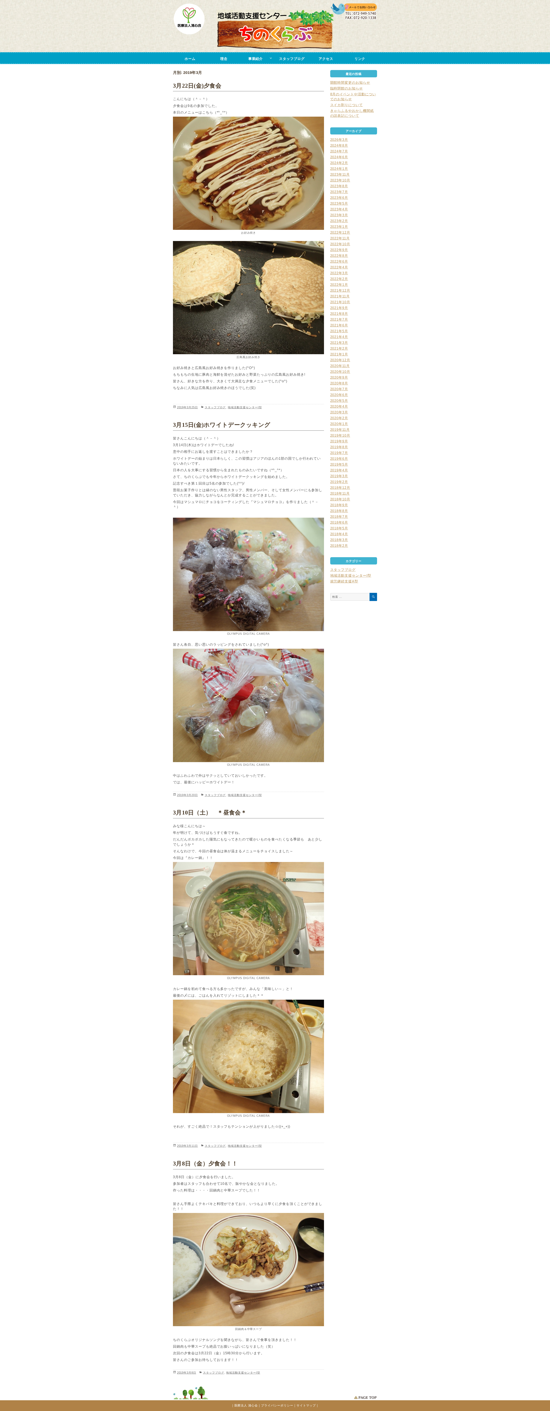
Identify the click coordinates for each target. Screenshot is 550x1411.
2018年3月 (339, 540)
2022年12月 (340, 232)
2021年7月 (339, 319)
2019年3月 (339, 476)
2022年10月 (340, 244)
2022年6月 (339, 261)
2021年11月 (340, 296)
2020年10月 (340, 372)
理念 (224, 59)
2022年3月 (339, 273)
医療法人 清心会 (246, 1405)
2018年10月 (340, 499)
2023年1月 (339, 227)
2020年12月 (340, 360)
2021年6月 (339, 325)
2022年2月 (339, 279)
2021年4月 (339, 337)
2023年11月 (340, 174)
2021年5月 (339, 331)
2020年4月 (339, 406)
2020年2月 (339, 418)
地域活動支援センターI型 (245, 407)
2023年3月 (339, 215)
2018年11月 (340, 493)
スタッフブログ (292, 59)
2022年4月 (339, 267)
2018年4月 (339, 534)
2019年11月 (340, 430)
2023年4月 (339, 209)
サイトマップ (306, 1405)
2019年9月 (339, 441)
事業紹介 (255, 59)
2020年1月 (339, 424)
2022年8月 (339, 256)
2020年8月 (339, 383)
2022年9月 (339, 250)
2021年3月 (339, 343)
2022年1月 (339, 285)
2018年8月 (339, 511)
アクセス (326, 59)
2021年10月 (340, 302)
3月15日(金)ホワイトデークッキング (221, 425)
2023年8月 (339, 186)
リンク (359, 59)
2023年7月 (339, 192)
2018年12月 (340, 488)
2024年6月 (339, 157)
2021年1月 (339, 354)
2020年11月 (340, 366)
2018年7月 (339, 517)
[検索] (373, 597)
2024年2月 (339, 163)
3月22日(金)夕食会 (197, 85)
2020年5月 (339, 401)
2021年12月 (340, 290)
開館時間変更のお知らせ (350, 82)
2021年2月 (339, 348)
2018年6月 (339, 522)
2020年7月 (339, 389)
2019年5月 (339, 464)
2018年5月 (339, 528)
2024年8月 (339, 145)
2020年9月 (339, 377)
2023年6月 (339, 198)
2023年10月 (340, 180)
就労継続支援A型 (344, 581)
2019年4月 (339, 470)
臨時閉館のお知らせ (346, 88)
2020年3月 (339, 412)
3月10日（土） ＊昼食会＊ (210, 812)
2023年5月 (339, 203)
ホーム (190, 59)
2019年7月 (339, 453)
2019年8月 (339, 447)
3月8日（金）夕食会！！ (205, 1163)
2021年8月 (339, 314)
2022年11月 (340, 238)
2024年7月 (339, 151)
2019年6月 (339, 459)
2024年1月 (339, 169)
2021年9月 (339, 308)
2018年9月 (339, 505)
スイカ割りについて (346, 105)
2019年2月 (339, 482)
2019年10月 (340, 435)
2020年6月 (339, 395)
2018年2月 (339, 546)
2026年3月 (339, 140)
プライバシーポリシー (277, 1405)
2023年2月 (339, 221)
